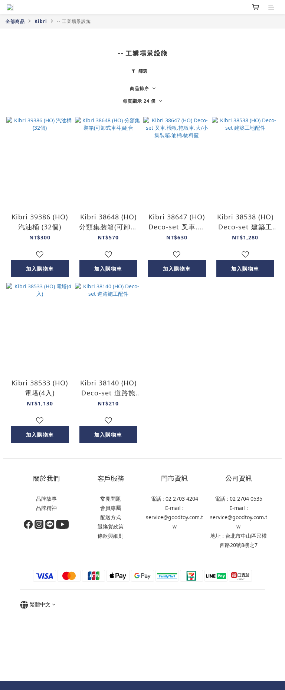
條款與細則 (111, 535)
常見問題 (110, 498)
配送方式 (110, 517)
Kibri (41, 21)
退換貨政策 (111, 526)
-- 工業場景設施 (74, 21)
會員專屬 (110, 507)
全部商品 (15, 21)
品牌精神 (46, 507)
